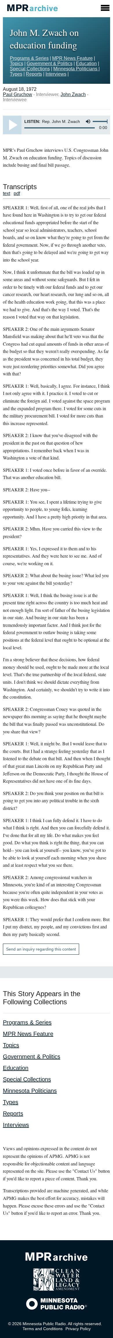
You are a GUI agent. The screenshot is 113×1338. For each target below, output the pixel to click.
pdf (17, 193)
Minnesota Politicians (76, 68)
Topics (16, 63)
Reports (34, 74)
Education (86, 63)
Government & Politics (49, 63)
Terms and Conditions (43, 1328)
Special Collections (30, 68)
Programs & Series (29, 58)
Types (16, 74)
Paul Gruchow (17, 94)
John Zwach (73, 94)
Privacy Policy (78, 1328)
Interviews (55, 74)
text (6, 193)
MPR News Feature (72, 58)
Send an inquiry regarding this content (41, 949)
